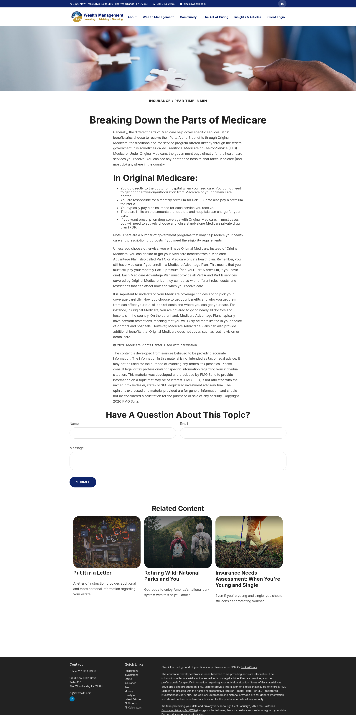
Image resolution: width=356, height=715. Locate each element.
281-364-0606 (166, 3)
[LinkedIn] (282, 3)
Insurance (130, 683)
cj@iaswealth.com (195, 3)
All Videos (131, 703)
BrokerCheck (249, 667)
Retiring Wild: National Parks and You (172, 576)
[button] (132, 17)
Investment (131, 674)
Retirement (131, 670)
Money (129, 691)
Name (74, 424)
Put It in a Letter (92, 573)
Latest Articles (133, 699)
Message (77, 448)
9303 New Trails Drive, (110, 3)
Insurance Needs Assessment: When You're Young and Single (247, 579)
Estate (128, 678)
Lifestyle (130, 695)
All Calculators (133, 707)
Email (184, 424)
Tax (127, 687)
